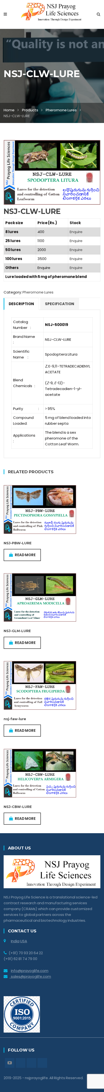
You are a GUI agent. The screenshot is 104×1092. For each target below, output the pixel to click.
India (15, 941)
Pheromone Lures (61, 110)
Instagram (31, 1063)
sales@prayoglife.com (30, 976)
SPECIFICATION (59, 303)
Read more (25, 554)
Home (9, 110)
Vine (42, 1063)
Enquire (76, 231)
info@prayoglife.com (29, 970)
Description (21, 303)
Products (30, 110)
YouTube (10, 1063)
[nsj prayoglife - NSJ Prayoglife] (52, 11)
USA (23, 941)
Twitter (20, 1063)
